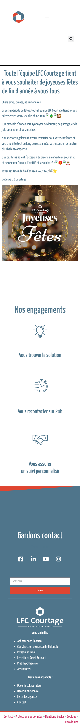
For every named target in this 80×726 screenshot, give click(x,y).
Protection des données (29, 716)
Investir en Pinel (26, 652)
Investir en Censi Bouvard (31, 658)
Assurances (24, 669)
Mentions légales (54, 716)
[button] (47, 17)
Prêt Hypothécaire (27, 663)
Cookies (71, 716)
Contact (21, 702)
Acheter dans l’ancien (29, 641)
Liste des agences (27, 697)
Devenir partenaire (28, 691)
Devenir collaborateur (29, 685)
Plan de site (71, 722)
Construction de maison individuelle (37, 647)
